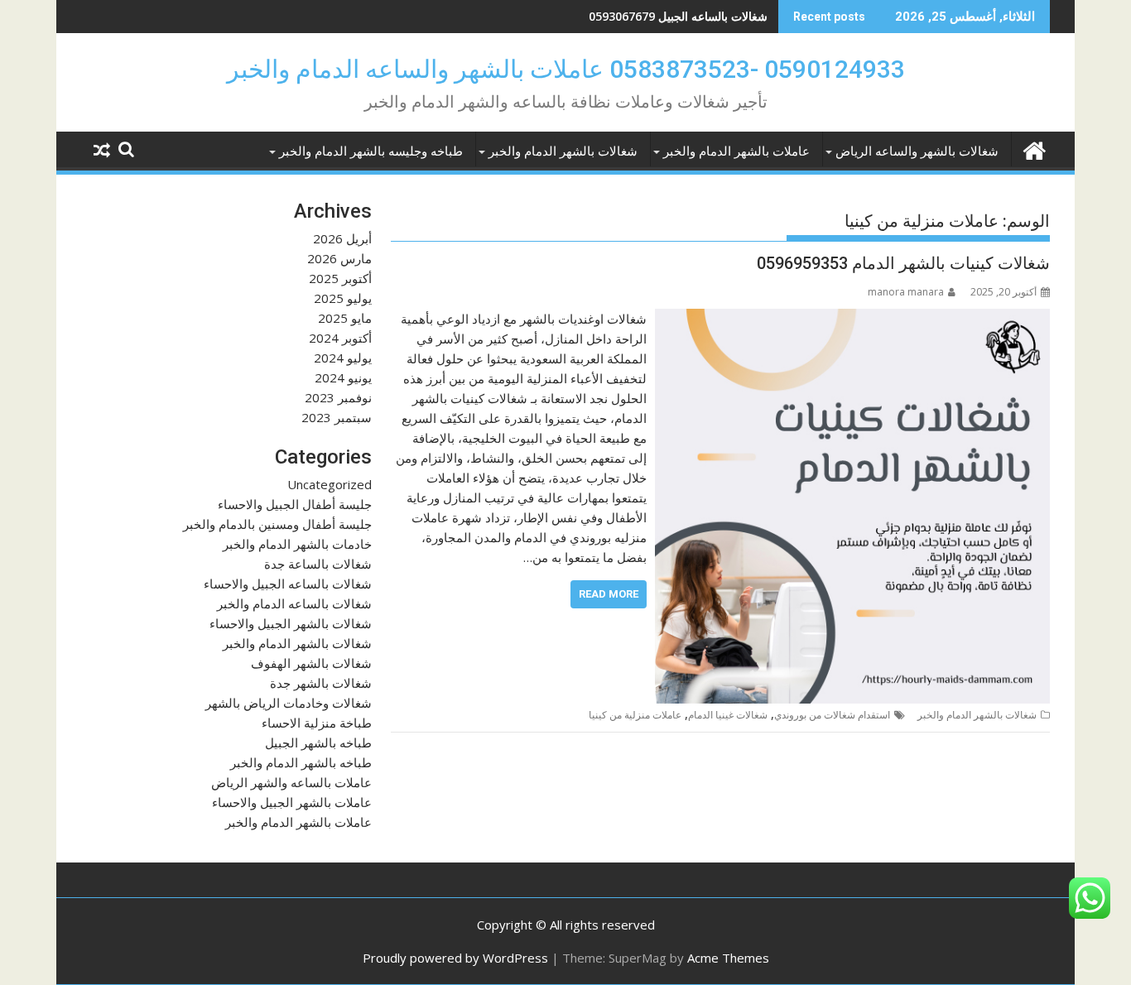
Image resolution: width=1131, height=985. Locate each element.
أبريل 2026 (342, 238)
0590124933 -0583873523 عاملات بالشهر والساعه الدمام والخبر (566, 69)
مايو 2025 (345, 318)
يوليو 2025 (343, 298)
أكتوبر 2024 (340, 337)
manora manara (906, 292)
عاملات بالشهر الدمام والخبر (736, 151)
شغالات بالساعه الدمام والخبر (294, 603)
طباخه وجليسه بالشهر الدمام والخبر (371, 151)
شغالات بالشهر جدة (321, 683)
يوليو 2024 (343, 357)
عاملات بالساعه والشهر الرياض (291, 782)
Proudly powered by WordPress (455, 957)
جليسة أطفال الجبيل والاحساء (295, 504)
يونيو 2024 (343, 377)
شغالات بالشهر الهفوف (311, 663)
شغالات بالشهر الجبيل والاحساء (290, 623)
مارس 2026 (339, 258)
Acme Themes (728, 957)
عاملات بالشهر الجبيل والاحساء (292, 802)
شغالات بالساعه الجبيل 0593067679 (678, 16)
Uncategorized (329, 484)
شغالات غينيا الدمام (728, 715)
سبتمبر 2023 (336, 417)
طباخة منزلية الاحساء (317, 722)
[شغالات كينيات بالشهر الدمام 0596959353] (852, 318)
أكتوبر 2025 (340, 278)
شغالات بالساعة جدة (318, 563)
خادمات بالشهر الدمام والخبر (297, 544)
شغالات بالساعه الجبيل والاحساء (288, 583)
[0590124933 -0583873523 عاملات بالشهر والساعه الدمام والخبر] (1034, 148)
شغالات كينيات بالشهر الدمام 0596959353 (903, 263)
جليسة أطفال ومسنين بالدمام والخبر (277, 524)
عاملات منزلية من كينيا (635, 715)
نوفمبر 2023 (338, 397)
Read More (608, 594)
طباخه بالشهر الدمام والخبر (301, 762)
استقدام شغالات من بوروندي (832, 715)
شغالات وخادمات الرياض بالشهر (288, 702)
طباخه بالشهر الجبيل (318, 742)
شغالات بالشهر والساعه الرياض (917, 151)
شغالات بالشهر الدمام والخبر (563, 151)
